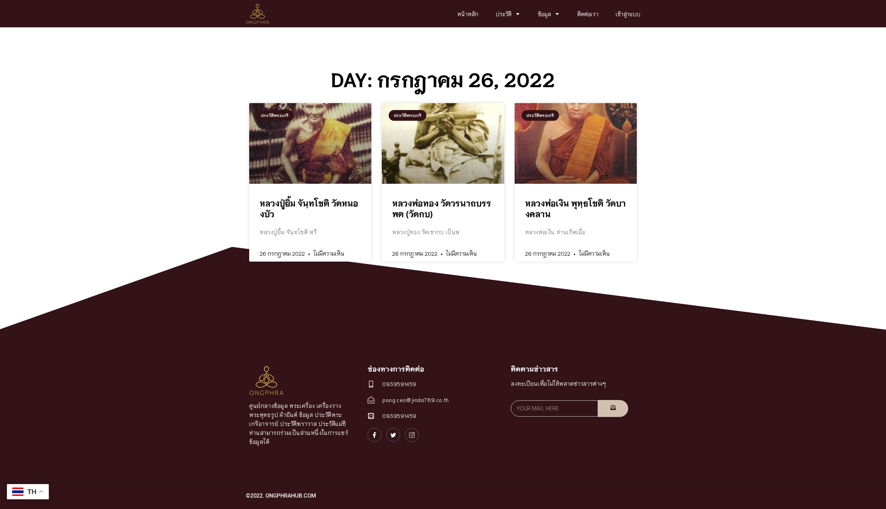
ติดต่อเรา (587, 13)
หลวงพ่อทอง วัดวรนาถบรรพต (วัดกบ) (441, 208)
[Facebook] (374, 435)
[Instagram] (412, 435)
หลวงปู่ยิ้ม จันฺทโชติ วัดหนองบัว (309, 208)
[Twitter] (393, 435)
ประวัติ (504, 13)
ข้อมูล (544, 13)
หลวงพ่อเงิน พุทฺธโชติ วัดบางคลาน (575, 208)
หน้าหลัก (467, 13)
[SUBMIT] (613, 408)
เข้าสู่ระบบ (628, 13)
